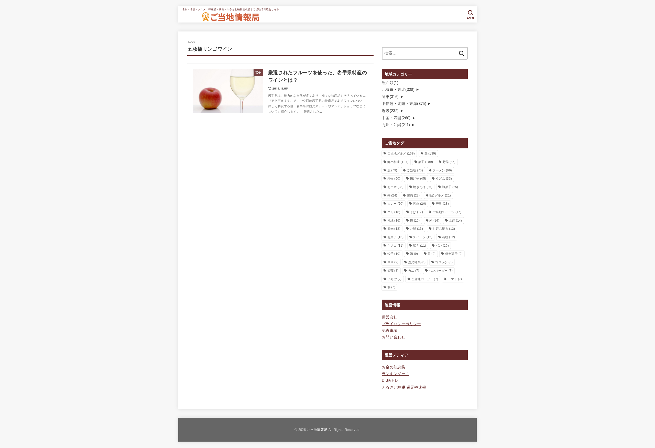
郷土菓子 (454, 254)
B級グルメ (440, 195)
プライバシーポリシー (401, 324)
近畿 (390, 111)
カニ (413, 270)
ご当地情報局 (317, 430)
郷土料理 (398, 162)
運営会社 (389, 317)
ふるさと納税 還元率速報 (404, 387)
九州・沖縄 (396, 125)
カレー (395, 203)
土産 (455, 220)
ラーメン (442, 170)
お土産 (395, 187)
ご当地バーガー (424, 279)
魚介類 (390, 83)
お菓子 (395, 237)
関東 (390, 97)
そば (416, 212)
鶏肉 (413, 195)
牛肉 (393, 212)
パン (442, 245)
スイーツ (422, 237)
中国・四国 (396, 118)
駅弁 (419, 245)
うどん (444, 178)
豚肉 (419, 203)
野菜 (449, 162)
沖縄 (393, 220)
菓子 (425, 162)
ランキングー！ (395, 374)
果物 (393, 178)
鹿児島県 (416, 262)
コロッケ (443, 262)
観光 (393, 229)
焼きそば (422, 187)
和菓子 (450, 187)
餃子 (393, 254)
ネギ (393, 262)
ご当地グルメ (401, 153)
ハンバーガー (441, 270)
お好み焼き (443, 229)
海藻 (393, 270)
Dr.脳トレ (390, 380)
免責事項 (389, 331)
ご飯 (416, 229)
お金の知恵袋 (393, 367)
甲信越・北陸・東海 (404, 104)
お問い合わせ (393, 337)
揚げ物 (418, 178)
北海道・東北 (398, 90)
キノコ (395, 245)
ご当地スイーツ (446, 212)
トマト (455, 279)
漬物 (448, 237)
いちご (394, 279)
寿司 (442, 203)
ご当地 (415, 170)
